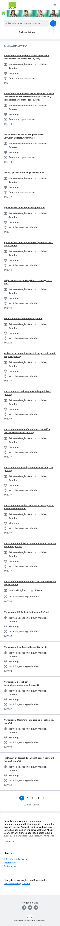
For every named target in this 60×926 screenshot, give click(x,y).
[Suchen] (53, 23)
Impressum (10, 862)
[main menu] (55, 5)
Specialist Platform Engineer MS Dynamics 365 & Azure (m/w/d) (28, 244)
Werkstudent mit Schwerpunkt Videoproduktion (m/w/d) (27, 393)
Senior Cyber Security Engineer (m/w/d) (24, 172)
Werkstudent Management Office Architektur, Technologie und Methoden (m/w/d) (26, 57)
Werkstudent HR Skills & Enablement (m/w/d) (26, 612)
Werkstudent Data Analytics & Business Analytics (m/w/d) (28, 469)
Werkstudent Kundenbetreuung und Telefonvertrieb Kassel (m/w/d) (30, 583)
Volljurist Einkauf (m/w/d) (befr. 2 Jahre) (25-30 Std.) (28, 282)
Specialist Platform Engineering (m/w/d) (24, 207)
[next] (43, 798)
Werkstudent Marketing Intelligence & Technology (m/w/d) (29, 721)
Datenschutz (11, 866)
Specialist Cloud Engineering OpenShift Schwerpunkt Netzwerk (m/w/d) (24, 136)
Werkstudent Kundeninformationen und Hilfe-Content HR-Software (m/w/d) (27, 431)
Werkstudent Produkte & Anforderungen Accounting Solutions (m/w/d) (30, 545)
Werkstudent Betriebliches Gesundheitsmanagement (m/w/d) (21, 683)
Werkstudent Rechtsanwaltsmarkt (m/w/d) (25, 647)
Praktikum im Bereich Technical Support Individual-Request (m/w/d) (30, 355)
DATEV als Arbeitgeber (16, 859)
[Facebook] (24, 907)
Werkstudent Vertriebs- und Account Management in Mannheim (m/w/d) (29, 507)
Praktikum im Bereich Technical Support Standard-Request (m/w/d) (29, 759)
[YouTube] (36, 907)
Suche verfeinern (27, 32)
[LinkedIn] (30, 907)
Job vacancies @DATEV (17, 883)
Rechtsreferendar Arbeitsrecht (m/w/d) (23, 318)
